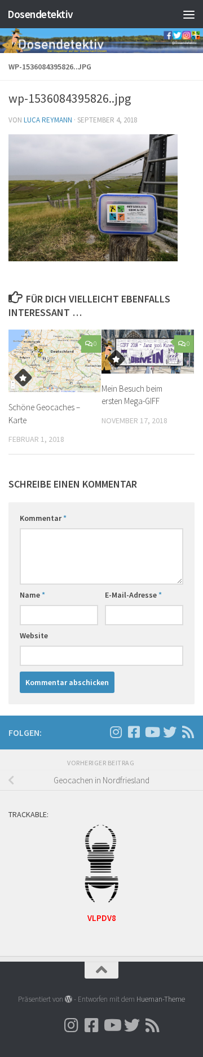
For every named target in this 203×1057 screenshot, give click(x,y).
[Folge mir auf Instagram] (115, 732)
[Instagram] (97, 732)
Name (32, 595)
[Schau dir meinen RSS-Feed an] (188, 732)
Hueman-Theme (160, 999)
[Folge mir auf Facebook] (133, 732)
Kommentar (43, 518)
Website (34, 635)
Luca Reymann (48, 120)
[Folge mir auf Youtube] (151, 732)
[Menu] (189, 14)
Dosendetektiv (40, 14)
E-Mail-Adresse (133, 595)
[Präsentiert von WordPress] (68, 999)
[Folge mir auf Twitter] (169, 732)
